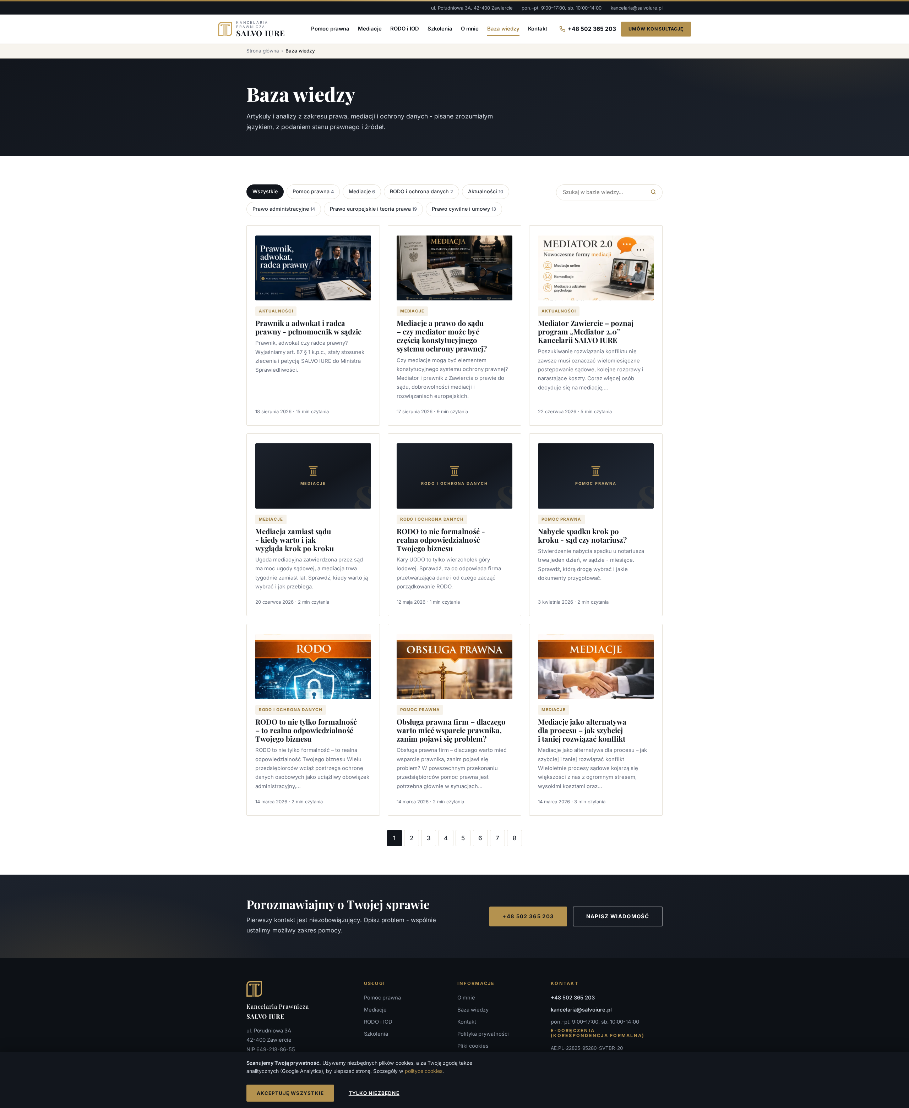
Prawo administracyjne (283, 209)
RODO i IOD (404, 29)
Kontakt (537, 29)
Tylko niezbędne (374, 1093)
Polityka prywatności (483, 1034)
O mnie (470, 29)
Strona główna (262, 51)
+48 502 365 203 (592, 28)
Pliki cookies (473, 1046)
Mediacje (370, 29)
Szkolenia (440, 29)
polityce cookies (423, 1071)
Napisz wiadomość (617, 916)
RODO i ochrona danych (421, 191)
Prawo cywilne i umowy (464, 209)
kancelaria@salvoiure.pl (637, 8)
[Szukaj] (653, 192)
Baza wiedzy (503, 29)
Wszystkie (265, 191)
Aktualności (485, 191)
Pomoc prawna (330, 29)
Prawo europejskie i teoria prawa (373, 209)
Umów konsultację (656, 29)
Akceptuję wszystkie (290, 1093)
